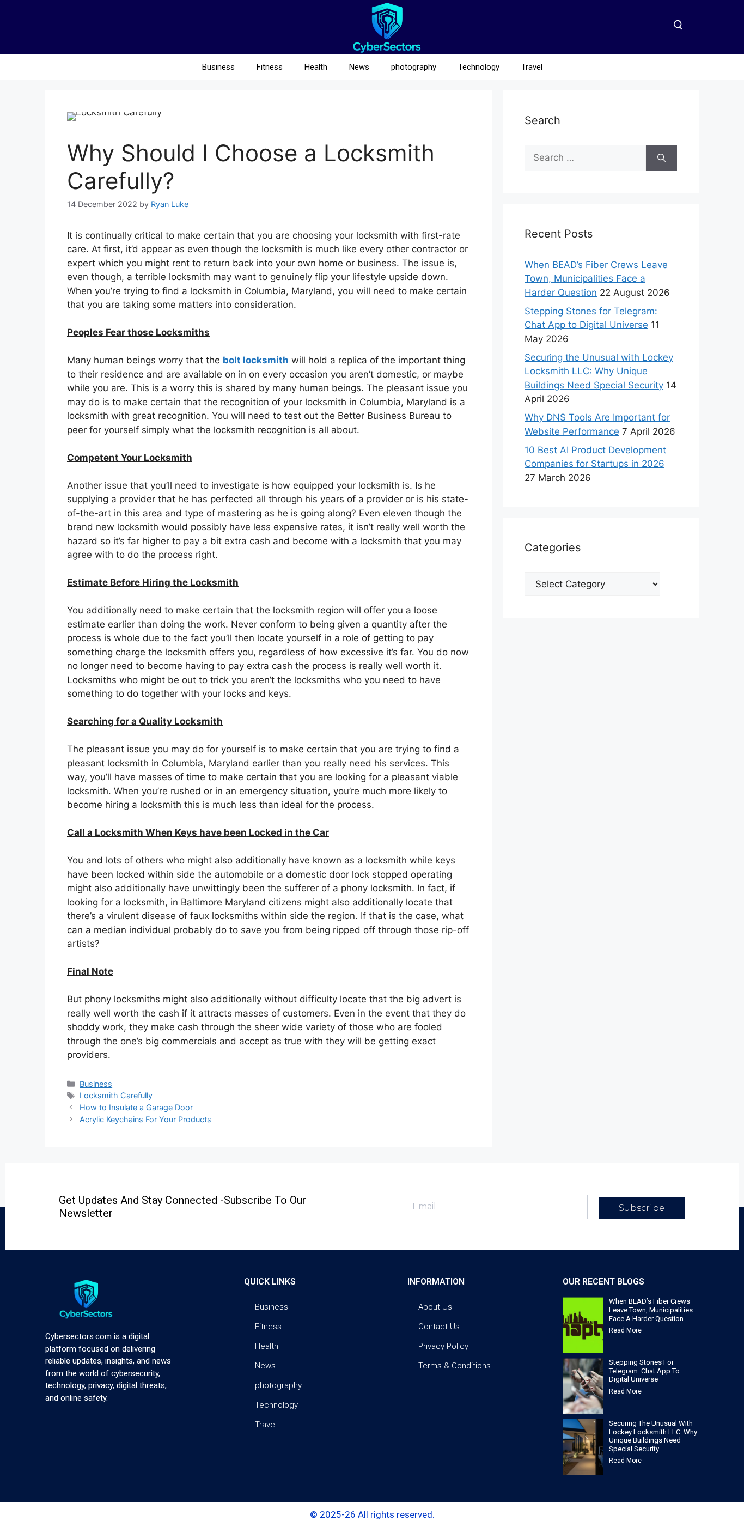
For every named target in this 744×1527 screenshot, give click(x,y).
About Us (435, 1307)
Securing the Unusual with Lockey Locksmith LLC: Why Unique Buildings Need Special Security (599, 371)
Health (315, 67)
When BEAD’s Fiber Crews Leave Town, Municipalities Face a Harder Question (596, 278)
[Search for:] (585, 158)
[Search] (661, 158)
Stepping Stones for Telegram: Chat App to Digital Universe (644, 1370)
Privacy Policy (443, 1346)
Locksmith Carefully (116, 1095)
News (359, 67)
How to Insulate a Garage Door (136, 1107)
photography (413, 67)
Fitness (270, 67)
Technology (478, 67)
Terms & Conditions (454, 1366)
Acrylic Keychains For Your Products (145, 1119)
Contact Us (439, 1326)
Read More (625, 1330)
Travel (531, 67)
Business (218, 67)
